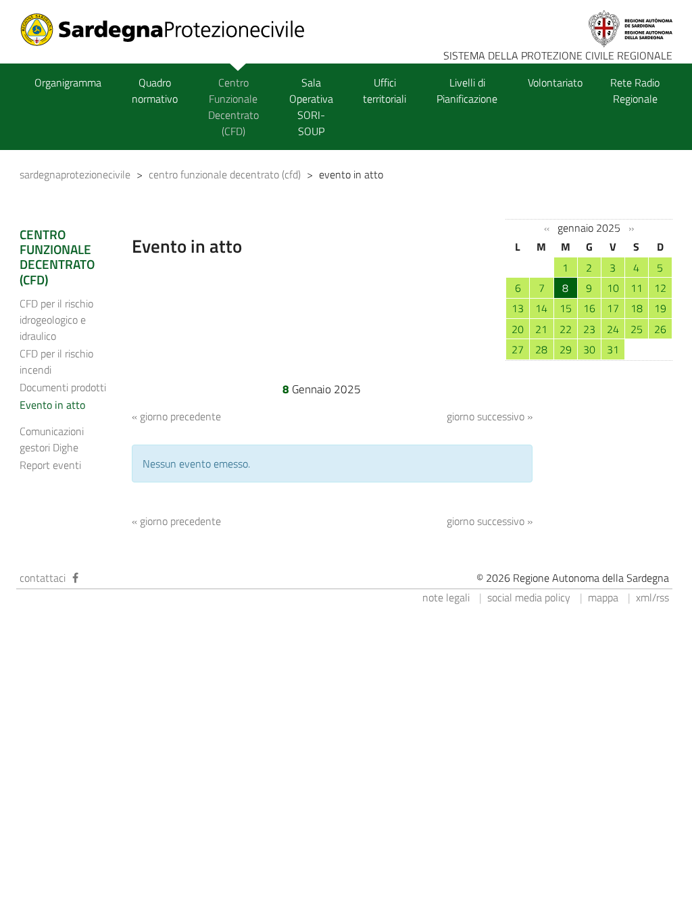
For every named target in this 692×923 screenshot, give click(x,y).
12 (660, 288)
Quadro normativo (155, 90)
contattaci (43, 578)
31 (613, 349)
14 (541, 308)
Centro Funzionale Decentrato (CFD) (233, 106)
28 (541, 349)
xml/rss (652, 597)
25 (637, 329)
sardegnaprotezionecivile (75, 174)
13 (518, 308)
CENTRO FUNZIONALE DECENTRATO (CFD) (57, 257)
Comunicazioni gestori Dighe (52, 439)
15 (566, 308)
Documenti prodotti (63, 387)
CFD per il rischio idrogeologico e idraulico (56, 319)
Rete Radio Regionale (635, 90)
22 (566, 329)
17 (613, 308)
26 (660, 329)
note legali (446, 597)
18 (637, 308)
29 (566, 349)
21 (541, 329)
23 (589, 329)
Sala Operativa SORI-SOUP (311, 106)
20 (518, 329)
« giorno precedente (176, 416)
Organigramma (67, 82)
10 (613, 288)
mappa (603, 597)
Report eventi (50, 465)
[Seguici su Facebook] (75, 578)
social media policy (528, 597)
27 (518, 349)
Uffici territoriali (384, 90)
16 (589, 308)
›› (631, 228)
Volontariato (555, 82)
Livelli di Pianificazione (467, 90)
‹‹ (546, 228)
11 (637, 288)
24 (613, 329)
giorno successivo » (490, 416)
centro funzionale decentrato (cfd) (225, 174)
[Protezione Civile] (171, 30)
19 (660, 308)
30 (589, 349)
